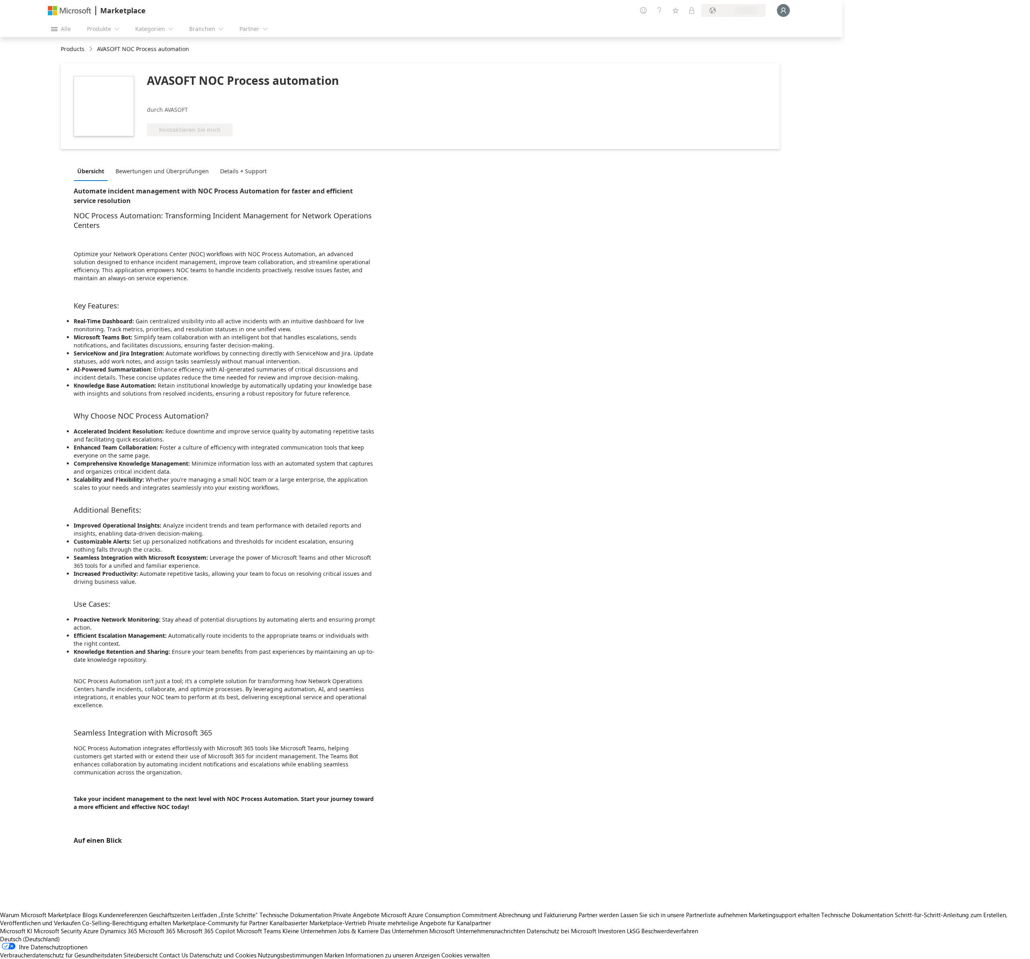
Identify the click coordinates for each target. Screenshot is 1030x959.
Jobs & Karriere (358, 931)
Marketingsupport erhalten (784, 915)
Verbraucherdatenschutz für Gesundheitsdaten (61, 955)
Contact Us (173, 955)
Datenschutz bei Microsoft (561, 931)
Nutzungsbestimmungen (290, 955)
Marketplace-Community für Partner (220, 923)
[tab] (93, 171)
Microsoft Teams (259, 931)
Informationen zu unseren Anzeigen (393, 955)
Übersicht (90, 171)
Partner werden (599, 915)
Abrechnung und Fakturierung (538, 915)
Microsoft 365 (157, 931)
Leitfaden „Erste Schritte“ (225, 915)
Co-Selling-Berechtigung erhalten (126, 923)
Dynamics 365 (118, 931)
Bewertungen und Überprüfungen (162, 171)
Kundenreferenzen (123, 915)
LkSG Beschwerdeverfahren (662, 931)
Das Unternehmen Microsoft (417, 931)
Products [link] (72, 49)
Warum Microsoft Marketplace (40, 915)
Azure (91, 931)
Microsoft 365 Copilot (206, 931)
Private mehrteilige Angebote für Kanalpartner (429, 923)
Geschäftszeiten (169, 915)
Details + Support (243, 171)
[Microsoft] (69, 10)
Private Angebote (356, 915)
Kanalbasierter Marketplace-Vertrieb (318, 923)
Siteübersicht (141, 955)
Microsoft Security (58, 931)
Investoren (611, 931)
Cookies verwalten (465, 955)
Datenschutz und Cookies (223, 955)
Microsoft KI (16, 931)
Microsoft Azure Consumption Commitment (440, 915)
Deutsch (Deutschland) (30, 939)
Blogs (89, 915)
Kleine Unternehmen (309, 931)
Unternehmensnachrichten (490, 931)
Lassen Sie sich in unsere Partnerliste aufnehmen (683, 915)
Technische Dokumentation (296, 915)
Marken (334, 955)
